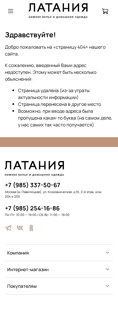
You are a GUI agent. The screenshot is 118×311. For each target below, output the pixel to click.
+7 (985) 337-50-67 (32, 185)
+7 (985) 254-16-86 (32, 208)
